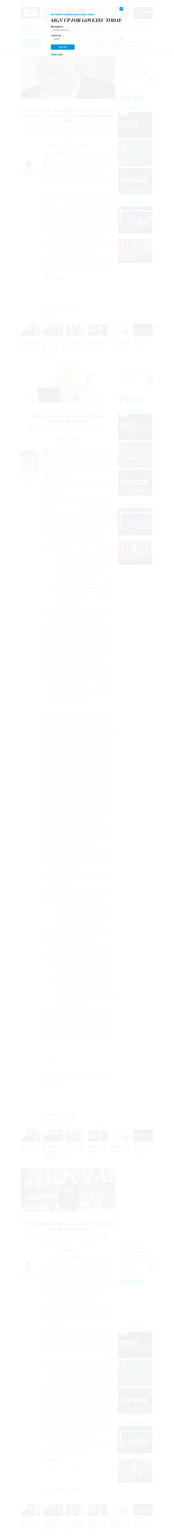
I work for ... (57, 35)
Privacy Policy (57, 54)
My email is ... (58, 26)
